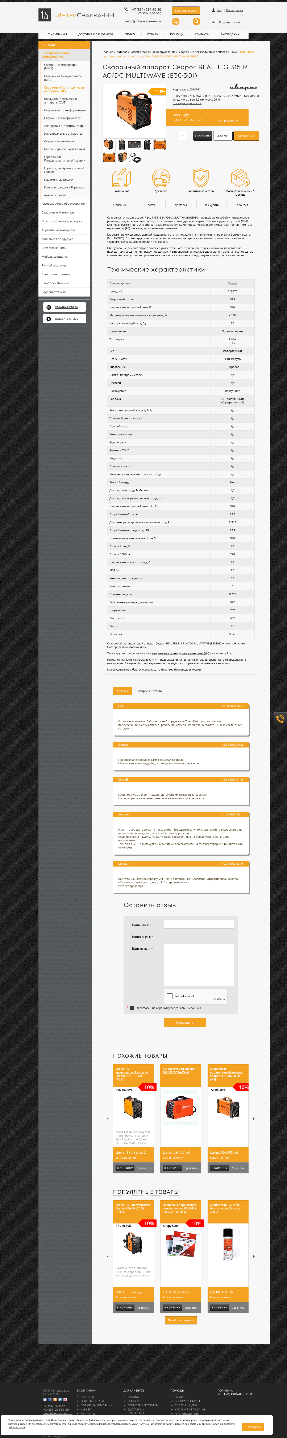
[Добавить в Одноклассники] (55, 1399)
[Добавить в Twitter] (60, 1399)
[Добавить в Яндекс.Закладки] (65, 1399)
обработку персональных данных (178, 1008)
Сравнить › (144, 1168)
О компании (57, 34)
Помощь (176, 34)
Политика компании (97, 1405)
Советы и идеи (186, 1405)
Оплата (130, 34)
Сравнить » (223, 135)
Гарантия (181, 1397)
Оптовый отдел (92, 1401)
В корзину (203, 135)
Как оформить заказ (190, 1409)
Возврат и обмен (187, 1401)
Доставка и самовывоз (95, 34)
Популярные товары (146, 1191)
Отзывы (153, 34)
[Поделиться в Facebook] (50, 1399)
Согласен (253, 1427)
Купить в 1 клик (246, 136)
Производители (187, 1413)
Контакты (202, 34)
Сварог (232, 283)
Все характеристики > (187, 103)
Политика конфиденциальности (235, 1392)
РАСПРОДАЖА (230, 34)
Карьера (86, 1409)
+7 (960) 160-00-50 (149, 13)
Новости (87, 1397)
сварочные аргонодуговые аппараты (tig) (180, 653)
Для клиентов (134, 1390)
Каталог (49, 45)
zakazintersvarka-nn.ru (143, 21)
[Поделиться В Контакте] (45, 1399)
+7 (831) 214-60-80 (146, 9)
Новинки (135, 1401)
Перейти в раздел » (181, 1320)
